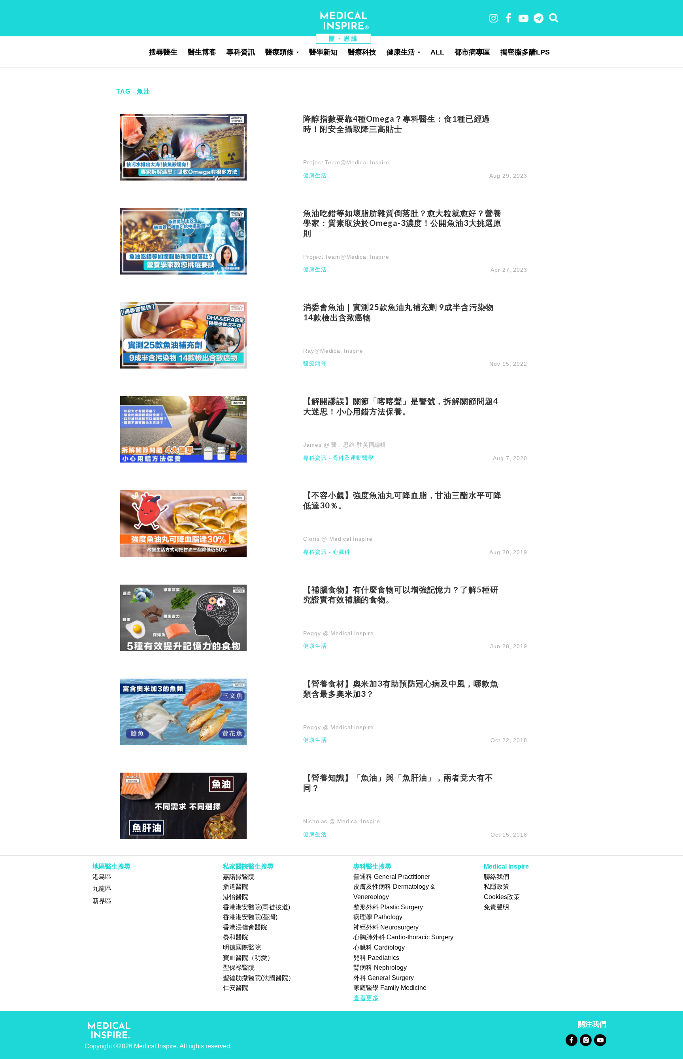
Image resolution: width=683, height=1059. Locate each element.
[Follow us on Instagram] (585, 1039)
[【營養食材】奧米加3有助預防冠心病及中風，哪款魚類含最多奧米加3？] (183, 711)
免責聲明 (496, 907)
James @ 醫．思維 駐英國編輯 (344, 445)
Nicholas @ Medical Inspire (341, 821)
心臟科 (342, 552)
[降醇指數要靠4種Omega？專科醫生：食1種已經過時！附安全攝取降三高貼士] (183, 146)
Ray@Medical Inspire (333, 351)
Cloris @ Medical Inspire (337, 539)
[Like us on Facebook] (571, 1039)
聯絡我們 (496, 876)
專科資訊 (240, 52)
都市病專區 (472, 52)
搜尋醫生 (163, 52)
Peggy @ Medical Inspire (338, 633)
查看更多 (366, 998)
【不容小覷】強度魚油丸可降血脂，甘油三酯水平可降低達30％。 (402, 500)
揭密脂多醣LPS (525, 52)
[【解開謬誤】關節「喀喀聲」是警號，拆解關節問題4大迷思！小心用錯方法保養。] (183, 428)
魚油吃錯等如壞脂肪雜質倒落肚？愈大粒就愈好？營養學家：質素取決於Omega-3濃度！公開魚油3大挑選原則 (402, 223)
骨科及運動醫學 (353, 458)
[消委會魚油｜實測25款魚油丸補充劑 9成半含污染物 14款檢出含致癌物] (183, 334)
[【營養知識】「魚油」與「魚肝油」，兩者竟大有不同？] (183, 805)
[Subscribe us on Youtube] (600, 1039)
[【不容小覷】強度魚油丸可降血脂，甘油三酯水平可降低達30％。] (183, 523)
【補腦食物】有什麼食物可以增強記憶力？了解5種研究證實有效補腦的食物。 (400, 594)
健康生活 (401, 52)
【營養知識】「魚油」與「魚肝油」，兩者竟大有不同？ (398, 782)
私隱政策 (496, 886)
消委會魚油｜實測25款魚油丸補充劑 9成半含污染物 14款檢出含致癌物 (398, 312)
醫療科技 (362, 52)
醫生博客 (202, 52)
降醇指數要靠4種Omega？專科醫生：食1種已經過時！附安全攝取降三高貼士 (396, 124)
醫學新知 (323, 52)
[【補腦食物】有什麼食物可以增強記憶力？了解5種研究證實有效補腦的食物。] (183, 617)
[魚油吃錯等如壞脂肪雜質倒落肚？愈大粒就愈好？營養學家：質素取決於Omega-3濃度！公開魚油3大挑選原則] (183, 240)
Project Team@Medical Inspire (346, 162)
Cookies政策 (502, 896)
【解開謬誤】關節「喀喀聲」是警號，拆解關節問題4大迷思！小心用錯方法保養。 (400, 406)
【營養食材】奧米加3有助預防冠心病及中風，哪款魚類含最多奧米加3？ (400, 688)
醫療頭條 (279, 52)
